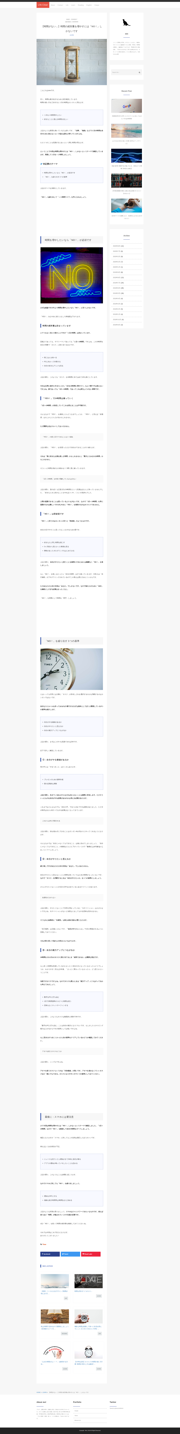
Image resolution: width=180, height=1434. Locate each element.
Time (44, 1244)
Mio (86, 1430)
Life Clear (43, 5)
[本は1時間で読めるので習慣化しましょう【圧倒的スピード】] (55, 1316)
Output (96, 5)
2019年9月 (116, 272)
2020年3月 (116, 256)
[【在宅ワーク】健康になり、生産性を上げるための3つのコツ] (126, 206)
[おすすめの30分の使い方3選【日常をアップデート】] (126, 131)
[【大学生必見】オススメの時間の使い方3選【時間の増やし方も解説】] (89, 1352)
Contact (60, 5)
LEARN (72, 35)
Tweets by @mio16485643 (116, 1408)
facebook (46, 1254)
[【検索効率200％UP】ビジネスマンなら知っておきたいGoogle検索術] (126, 106)
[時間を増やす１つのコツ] (89, 1281)
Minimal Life (78, 1420)
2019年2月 (116, 309)
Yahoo (76, 1415)
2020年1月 (116, 267)
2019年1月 (116, 314)
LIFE (66, 1298)
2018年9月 (116, 325)
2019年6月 (116, 288)
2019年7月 (116, 283)
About (53, 5)
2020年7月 (116, 251)
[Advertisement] (72, 217)
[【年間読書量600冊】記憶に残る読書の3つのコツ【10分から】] (126, 181)
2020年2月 (116, 262)
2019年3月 (116, 304)
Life (67, 5)
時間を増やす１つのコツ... (83, 1291)
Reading (81, 5)
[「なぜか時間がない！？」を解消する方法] (55, 1352)
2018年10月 (117, 319)
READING (64, 1333)
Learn (73, 5)
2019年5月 (116, 293)
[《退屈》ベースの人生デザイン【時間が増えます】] (55, 1281)
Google (76, 1410)
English (89, 5)
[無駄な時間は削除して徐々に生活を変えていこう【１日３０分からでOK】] (89, 1316)
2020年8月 (116, 246)
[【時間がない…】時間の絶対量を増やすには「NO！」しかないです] (72, 62)
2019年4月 (116, 298)
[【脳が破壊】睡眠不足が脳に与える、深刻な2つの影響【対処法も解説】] (126, 156)
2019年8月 (116, 277)
